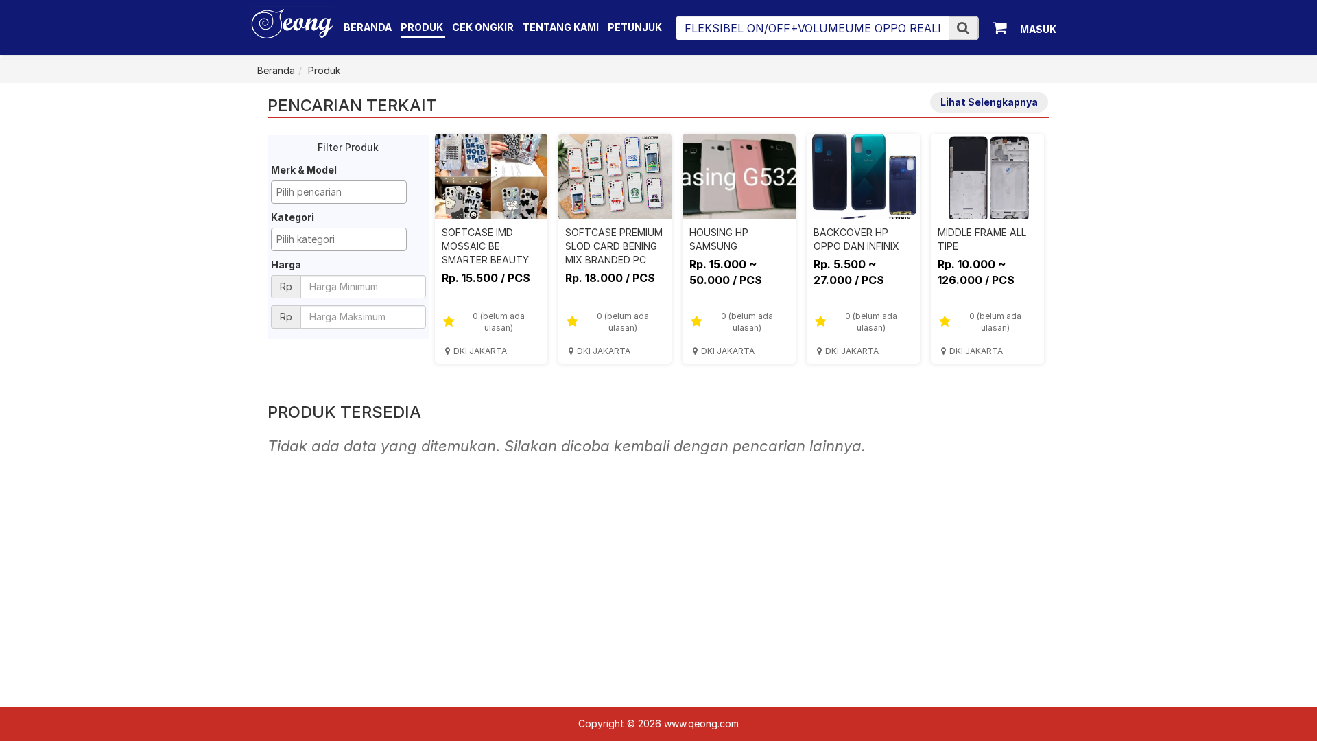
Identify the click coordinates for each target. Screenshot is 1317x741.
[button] (963, 27)
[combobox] (339, 192)
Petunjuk (635, 27)
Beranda (368, 27)
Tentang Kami (561, 27)
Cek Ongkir (483, 27)
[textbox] (342, 192)
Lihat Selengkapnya (989, 102)
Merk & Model (304, 170)
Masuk (1038, 29)
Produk (423, 27)
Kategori (292, 217)
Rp (286, 286)
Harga (286, 264)
